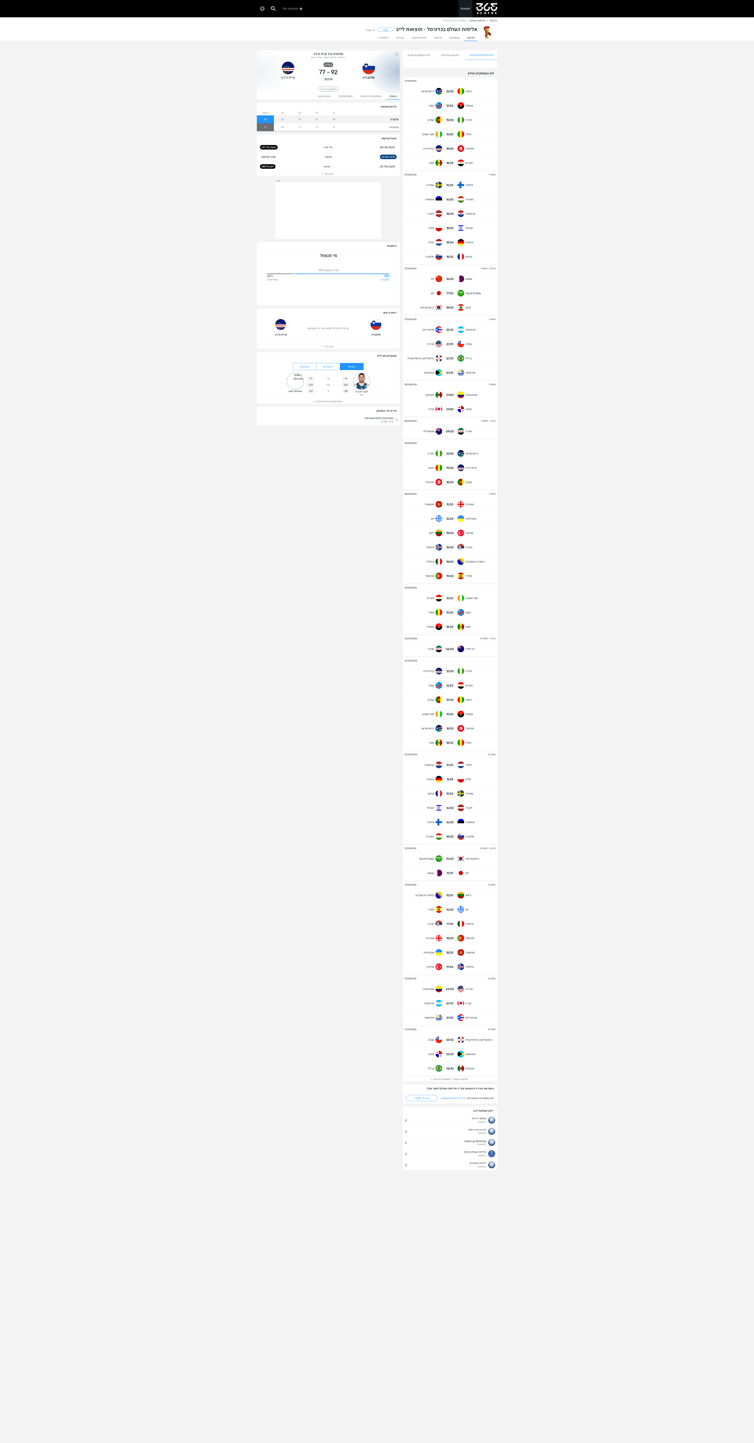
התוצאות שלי (290, 8)
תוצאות (465, 8)
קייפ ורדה (394, 127)
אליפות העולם (477, 20)
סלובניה (394, 119)
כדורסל (493, 20)
